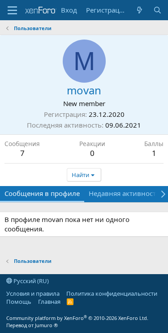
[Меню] (12, 10)
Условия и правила (33, 293)
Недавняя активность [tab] (124, 193)
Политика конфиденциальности (111, 293)
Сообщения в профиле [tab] (42, 193)
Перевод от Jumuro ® (32, 325)
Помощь (18, 301)
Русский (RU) (30, 281)
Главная (49, 301)
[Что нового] (139, 10)
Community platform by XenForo (77, 318)
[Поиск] (157, 10)
